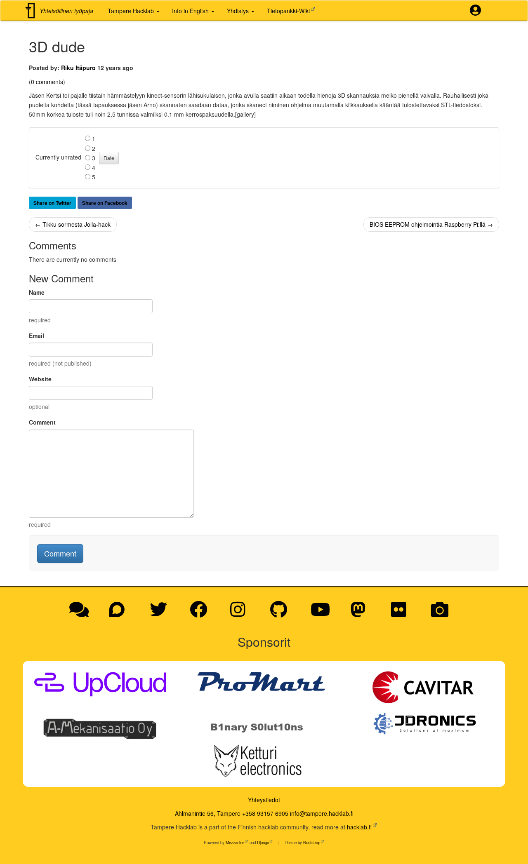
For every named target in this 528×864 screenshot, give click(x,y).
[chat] (81, 613)
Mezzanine (235, 842)
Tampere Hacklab (132, 11)
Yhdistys (238, 11)
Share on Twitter (52, 203)
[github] (281, 613)
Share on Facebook (104, 203)
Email (36, 335)
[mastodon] (361, 613)
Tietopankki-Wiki (288, 11)
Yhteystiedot (264, 800)
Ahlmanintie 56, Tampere (207, 813)
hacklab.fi (359, 827)
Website (40, 379)
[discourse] (119, 613)
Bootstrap (311, 842)
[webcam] (439, 613)
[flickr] (401, 613)
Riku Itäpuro (78, 67)
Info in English (191, 11)
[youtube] (323, 613)
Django (263, 842)
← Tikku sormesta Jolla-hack (73, 224)
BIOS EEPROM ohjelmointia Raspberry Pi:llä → (431, 224)
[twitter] (161, 613)
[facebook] (201, 613)
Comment (42, 422)
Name (37, 292)
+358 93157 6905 (265, 813)
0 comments (47, 81)
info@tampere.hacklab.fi (322, 813)
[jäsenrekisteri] (478, 10)
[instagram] (240, 613)
